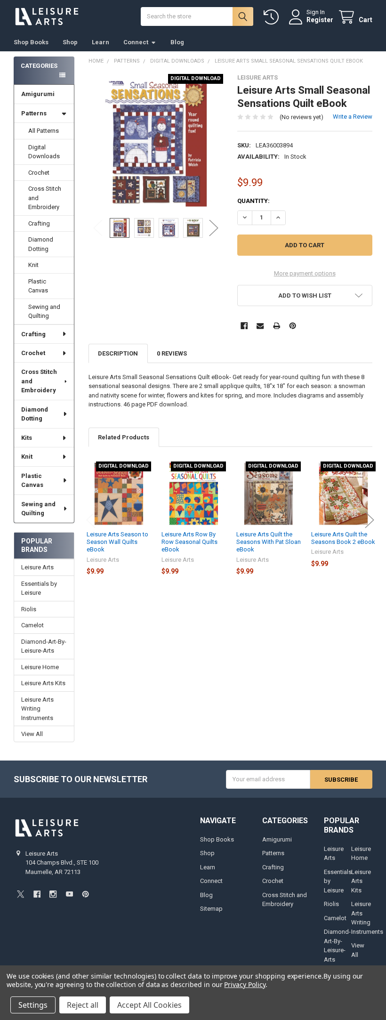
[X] (20, 894)
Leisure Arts (37, 567)
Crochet (38, 172)
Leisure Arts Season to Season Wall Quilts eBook (117, 542)
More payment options (305, 273)
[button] (304, 295)
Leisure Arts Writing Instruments (37, 708)
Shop (70, 42)
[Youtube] (69, 894)
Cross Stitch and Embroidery (44, 197)
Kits (26, 437)
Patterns (34, 113)
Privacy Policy (244, 984)
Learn (100, 42)
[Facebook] (244, 325)
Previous (97, 228)
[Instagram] (53, 894)
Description (118, 353)
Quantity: (253, 200)
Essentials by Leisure (39, 588)
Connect (135, 42)
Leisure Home (40, 667)
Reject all (82, 1005)
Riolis (28, 609)
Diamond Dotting (40, 244)
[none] (156, 141)
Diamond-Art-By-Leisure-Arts (43, 646)
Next (213, 228)
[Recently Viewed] (273, 17)
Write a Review (352, 116)
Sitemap (211, 908)
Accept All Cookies (149, 1005)
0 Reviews (172, 353)
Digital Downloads (44, 152)
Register (319, 20)
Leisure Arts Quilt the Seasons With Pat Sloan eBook (268, 542)
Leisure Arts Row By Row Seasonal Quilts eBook (189, 542)
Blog (177, 42)
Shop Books (31, 42)
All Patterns (43, 130)
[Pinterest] (292, 325)
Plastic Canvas (38, 286)
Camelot (32, 625)
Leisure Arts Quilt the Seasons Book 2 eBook (343, 538)
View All (32, 733)
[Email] (260, 325)
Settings (33, 1005)
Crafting (39, 223)
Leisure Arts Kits (43, 683)
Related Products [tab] (123, 437)
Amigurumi (38, 93)
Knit (33, 264)
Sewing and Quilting (44, 311)
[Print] (276, 325)
